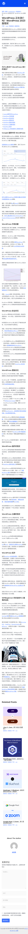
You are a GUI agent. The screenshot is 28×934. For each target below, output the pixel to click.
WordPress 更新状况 (8, 120)
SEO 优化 (16, 501)
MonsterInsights (15, 624)
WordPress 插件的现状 (9, 122)
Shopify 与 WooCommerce (9, 218)
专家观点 (18, 11)
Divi (3, 544)
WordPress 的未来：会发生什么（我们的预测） (13, 759)
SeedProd (7, 624)
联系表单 (14, 499)
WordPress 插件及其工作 (9, 464)
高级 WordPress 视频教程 (16, 616)
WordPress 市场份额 (8, 116)
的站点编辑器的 (13, 421)
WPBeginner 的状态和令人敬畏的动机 (13, 128)
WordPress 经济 (7, 126)
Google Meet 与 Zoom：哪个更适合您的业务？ (13, 822)
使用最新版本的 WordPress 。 (15, 345)
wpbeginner (12, 11)
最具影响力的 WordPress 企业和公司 (14, 585)
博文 (6, 11)
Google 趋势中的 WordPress (10, 114)
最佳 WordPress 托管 (10, 691)
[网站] (14, 907)
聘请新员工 (7, 677)
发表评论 (17, 26)
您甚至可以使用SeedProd (15, 544)
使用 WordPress (18, 242)
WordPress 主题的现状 (9, 124)
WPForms (4, 626)
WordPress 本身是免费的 (10, 556)
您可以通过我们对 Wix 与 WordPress (13, 215)
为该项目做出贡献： (9, 384)
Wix (12, 203)
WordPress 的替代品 (19, 87)
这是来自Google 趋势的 (8, 144)
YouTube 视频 (5, 616)
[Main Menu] (25, 3)
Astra (6, 544)
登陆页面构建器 (8, 501)
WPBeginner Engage (10, 401)
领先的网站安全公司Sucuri (11, 331)
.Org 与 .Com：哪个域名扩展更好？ (13, 728)
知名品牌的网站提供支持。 (10, 258)
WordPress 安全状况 (8, 118)
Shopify (16, 203)
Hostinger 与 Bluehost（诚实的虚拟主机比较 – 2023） (13, 790)
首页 (3, 11)
